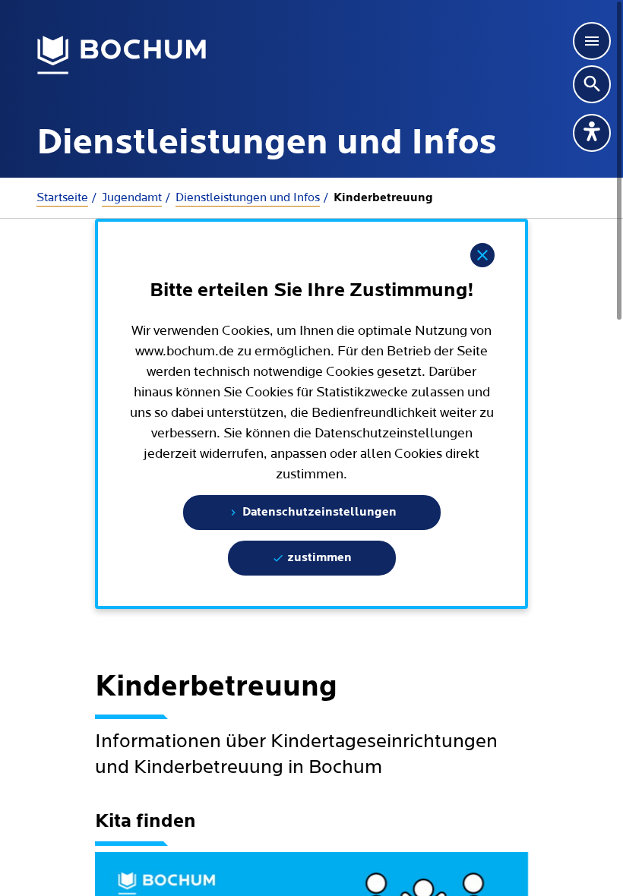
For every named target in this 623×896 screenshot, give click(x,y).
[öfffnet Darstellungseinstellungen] (592, 133)
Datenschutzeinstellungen (318, 512)
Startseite (62, 197)
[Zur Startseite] (121, 55)
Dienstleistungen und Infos (248, 197)
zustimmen (318, 558)
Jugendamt (132, 197)
